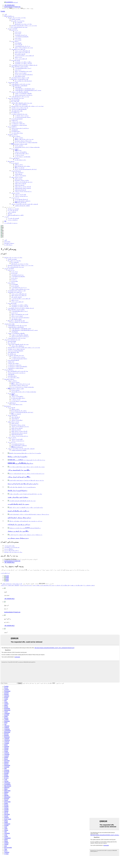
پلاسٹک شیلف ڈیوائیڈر (19, 109)
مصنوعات (7, 241)
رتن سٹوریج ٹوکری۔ (18, 123)
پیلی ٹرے (18, 38)
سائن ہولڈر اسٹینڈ (22, 180)
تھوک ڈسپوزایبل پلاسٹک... (17, 490)
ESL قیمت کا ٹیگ (20, 202)
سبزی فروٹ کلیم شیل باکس (24, 47)
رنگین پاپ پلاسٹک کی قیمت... (18, 511)
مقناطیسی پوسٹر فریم (22, 156)
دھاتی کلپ (18, 178)
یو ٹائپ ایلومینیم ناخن (24, 95)
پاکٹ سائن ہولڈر (21, 151)
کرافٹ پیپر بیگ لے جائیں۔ (24, 55)
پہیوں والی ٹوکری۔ (22, 115)
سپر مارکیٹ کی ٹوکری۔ (19, 114)
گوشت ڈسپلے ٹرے (16, 118)
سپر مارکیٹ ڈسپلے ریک (19, 27)
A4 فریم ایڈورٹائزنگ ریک (24, 139)
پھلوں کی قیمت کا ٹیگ (22, 166)
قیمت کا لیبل (16, 170)
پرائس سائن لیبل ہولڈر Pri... (19, 477)
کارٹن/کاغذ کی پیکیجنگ (19, 79)
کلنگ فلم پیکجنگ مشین (19, 85)
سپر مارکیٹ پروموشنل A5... (18, 531)
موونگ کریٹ (15, 112)
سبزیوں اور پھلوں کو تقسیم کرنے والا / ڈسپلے (27, 106)
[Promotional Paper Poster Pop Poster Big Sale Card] (25, 534)
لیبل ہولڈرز (19, 155)
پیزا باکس (18, 57)
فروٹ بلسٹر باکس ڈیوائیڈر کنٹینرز (24, 65)
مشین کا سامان (13, 82)
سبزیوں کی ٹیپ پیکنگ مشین (20, 84)
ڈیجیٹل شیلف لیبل (21, 199)
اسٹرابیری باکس (21, 72)
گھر (5, 14)
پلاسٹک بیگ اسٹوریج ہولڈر (10, 585)
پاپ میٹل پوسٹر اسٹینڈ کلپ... (19, 517)
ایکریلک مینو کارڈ (22, 153)
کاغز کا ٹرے (15, 60)
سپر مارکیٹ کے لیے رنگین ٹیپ (43, 585)
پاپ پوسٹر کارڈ (20, 159)
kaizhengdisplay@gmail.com (12, 6)
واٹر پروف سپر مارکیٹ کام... (19, 524)
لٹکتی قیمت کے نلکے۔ (22, 205)
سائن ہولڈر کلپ (16, 177)
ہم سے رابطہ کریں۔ (11, 223)
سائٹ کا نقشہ (7, 583)
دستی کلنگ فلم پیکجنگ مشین (25, 88)
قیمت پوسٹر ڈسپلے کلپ (23, 188)
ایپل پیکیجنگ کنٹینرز (23, 68)
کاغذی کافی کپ (20, 53)
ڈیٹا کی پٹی (19, 172)
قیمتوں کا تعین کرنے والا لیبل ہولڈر (24, 204)
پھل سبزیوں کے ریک (18, 20)
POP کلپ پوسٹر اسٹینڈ (19, 144)
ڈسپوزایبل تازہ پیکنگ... (17, 456)
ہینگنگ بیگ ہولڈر (21, 104)
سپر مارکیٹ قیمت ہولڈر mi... (19, 470)
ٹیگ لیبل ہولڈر (20, 175)
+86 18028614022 (9, 5)
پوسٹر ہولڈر (15, 136)
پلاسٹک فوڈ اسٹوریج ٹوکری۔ (17, 366)
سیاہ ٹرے (18, 31)
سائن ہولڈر (15, 193)
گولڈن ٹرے (18, 44)
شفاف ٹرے (18, 42)
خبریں (6, 216)
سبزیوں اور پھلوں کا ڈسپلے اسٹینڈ (24, 25)
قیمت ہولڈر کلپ (20, 183)
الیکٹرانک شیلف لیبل (22, 200)
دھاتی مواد (19, 137)
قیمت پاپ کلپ (19, 185)
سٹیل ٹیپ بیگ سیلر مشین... (18, 497)
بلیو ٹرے (18, 33)
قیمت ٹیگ (11, 161)
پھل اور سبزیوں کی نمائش (17, 17)
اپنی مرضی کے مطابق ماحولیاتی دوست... (23, 483)
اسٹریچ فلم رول (89, 585)
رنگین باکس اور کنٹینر (23, 61)
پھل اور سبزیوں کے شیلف (23, 23)
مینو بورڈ (15, 148)
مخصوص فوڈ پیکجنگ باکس (19, 66)
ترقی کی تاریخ (13, 210)
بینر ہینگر (19, 164)
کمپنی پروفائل (13, 208)
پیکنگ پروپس (12, 126)
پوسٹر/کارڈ (15, 158)
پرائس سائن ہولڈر (21, 196)
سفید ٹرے (18, 39)
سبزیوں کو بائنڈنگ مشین (20, 96)
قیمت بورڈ (15, 162)
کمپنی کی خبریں (13, 218)
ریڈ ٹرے (14, 279)
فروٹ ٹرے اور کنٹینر (11, 547)
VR (5, 221)
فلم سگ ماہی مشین (76, 585)
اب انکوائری (5, 573)
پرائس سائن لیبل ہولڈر (23, 191)
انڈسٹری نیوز (13, 219)
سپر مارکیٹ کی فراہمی (16, 98)
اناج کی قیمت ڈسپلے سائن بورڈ (26, 169)
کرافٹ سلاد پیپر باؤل (22, 50)
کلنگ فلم (18, 87)
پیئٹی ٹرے (15, 41)
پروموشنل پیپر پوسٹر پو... (18, 538)
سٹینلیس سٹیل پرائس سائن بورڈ (26, 142)
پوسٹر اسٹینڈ (13, 134)
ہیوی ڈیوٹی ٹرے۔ (26, 585)
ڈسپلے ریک (18, 22)
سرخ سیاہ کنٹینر (21, 35)
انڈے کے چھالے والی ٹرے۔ (24, 74)
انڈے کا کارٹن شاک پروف (23, 80)
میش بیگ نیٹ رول (17, 132)
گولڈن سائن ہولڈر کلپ (23, 186)
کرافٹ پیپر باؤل (21, 58)
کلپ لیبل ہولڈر (20, 194)
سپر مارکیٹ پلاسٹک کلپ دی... (18, 504)
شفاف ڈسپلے (15, 99)
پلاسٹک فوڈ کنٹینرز (22, 36)
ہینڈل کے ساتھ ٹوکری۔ (23, 117)
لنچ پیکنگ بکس (20, 76)
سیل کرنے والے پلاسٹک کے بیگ (18, 371)
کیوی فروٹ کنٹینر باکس (23, 71)
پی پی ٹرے (14, 30)
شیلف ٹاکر (18, 174)
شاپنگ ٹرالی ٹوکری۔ (62, 585)
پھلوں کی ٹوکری (16, 121)
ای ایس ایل (15, 197)
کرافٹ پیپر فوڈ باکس (22, 52)
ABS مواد (18, 150)
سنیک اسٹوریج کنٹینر (19, 125)
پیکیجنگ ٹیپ (15, 131)
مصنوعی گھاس (15, 19)
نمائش (10, 213)
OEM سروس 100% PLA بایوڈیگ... (20, 463)
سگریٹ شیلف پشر (16, 110)
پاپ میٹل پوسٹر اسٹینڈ (23, 140)
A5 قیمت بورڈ (19, 167)
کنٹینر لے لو (12, 28)
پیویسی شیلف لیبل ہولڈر (24, 181)
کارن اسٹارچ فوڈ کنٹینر (20, 77)
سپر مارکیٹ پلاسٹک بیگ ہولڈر (21, 102)
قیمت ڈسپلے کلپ (20, 189)
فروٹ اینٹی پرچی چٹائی (19, 107)
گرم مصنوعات (17, 583)
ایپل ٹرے (18, 69)
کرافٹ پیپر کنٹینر (18, 49)
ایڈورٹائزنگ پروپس (11, 550)
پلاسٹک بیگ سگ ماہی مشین (19, 91)
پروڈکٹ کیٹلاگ (9, 16)
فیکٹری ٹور (12, 211)
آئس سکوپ (14, 120)
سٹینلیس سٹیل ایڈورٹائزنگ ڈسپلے (27, 147)
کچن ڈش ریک (15, 101)
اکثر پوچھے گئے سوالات (16, 215)
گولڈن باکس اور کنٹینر (23, 63)
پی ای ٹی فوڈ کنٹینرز (22, 46)
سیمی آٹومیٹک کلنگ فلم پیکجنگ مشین (28, 90)
